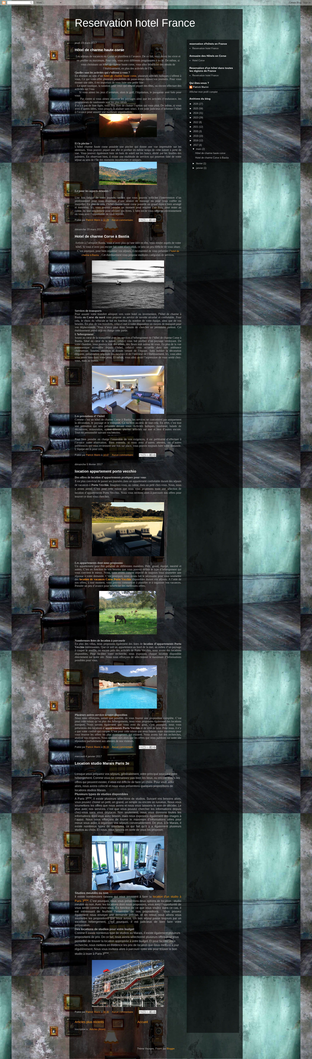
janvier (200, 168)
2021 (196, 126)
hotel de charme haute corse (120, 75)
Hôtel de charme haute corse (99, 50)
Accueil (142, 1022)
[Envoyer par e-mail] (140, 220)
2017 (196, 145)
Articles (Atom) (97, 1029)
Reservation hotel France (135, 23)
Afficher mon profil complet (203, 92)
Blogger (170, 1048)
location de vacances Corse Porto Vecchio (105, 579)
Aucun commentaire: (123, 220)
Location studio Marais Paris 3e (102, 763)
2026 (196, 103)
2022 (196, 122)
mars (199, 149)
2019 (196, 136)
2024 (196, 113)
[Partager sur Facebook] (151, 220)
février (199, 163)
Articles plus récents (89, 1022)
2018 (196, 140)
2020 (196, 131)
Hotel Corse (198, 60)
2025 (196, 108)
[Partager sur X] (147, 220)
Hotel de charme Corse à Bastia (102, 236)
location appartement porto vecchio (105, 471)
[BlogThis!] (144, 220)
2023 (196, 117)
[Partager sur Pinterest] (154, 220)
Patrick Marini (201, 87)
